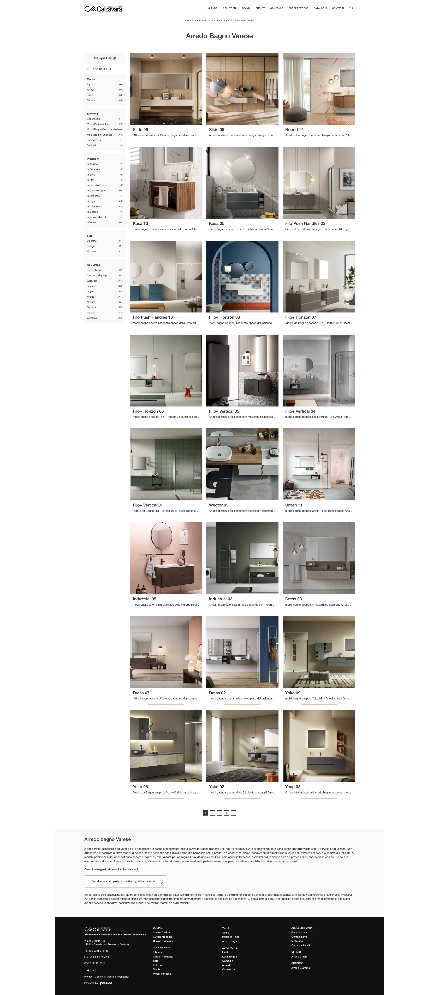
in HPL (90, 180)
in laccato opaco (97, 190)
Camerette (228, 970)
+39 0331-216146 (98, 950)
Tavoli (225, 929)
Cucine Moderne (162, 937)
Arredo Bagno (223, 20)
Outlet (260, 8)
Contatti (338, 8)
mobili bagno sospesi (99, 134)
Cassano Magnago (97, 275)
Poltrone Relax (231, 937)
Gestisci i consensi (118, 976)
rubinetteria (94, 140)
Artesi (90, 89)
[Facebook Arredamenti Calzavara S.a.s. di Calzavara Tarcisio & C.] (87, 969)
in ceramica (93, 169)
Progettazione (298, 8)
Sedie (225, 933)
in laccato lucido (97, 185)
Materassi (297, 941)
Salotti (157, 961)
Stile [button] (89, 235)
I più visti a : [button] (94, 264)
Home (188, 20)
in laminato (93, 196)
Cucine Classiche (163, 941)
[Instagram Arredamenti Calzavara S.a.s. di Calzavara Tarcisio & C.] (93, 969)
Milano (90, 296)
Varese (91, 312)
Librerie (157, 953)
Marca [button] (91, 78)
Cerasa (91, 100)
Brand (246, 8)
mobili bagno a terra (98, 124)
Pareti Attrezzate (163, 957)
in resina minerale (97, 217)
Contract (276, 8)
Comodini (228, 961)
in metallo (92, 211)
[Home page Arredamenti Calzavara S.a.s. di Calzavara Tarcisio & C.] (114, 8)
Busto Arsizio (94, 270)
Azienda (212, 8)
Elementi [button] (92, 113)
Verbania (92, 318)
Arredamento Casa (203, 20)
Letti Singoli (229, 957)
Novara (91, 302)
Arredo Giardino (300, 968)
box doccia (93, 118)
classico (92, 241)
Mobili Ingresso (162, 974)
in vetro (91, 222)
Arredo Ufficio (299, 957)
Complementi (299, 937)
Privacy (88, 976)
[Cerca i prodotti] (352, 7)
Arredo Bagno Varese (244, 20)
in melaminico (94, 206)
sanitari (91, 145)
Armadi (226, 965)
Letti (225, 953)
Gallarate (92, 280)
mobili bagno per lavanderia (103, 129)
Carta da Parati (300, 945)
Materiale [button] (93, 158)
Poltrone (158, 965)
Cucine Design (161, 933)
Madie (156, 970)
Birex (90, 95)
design (91, 246)
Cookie (99, 976)
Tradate (91, 307)
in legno (91, 201)
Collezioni (230, 8)
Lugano (91, 291)
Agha (90, 84)
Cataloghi (320, 8)
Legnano (92, 286)
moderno (92, 251)
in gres (91, 174)
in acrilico (92, 164)
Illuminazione (299, 933)
